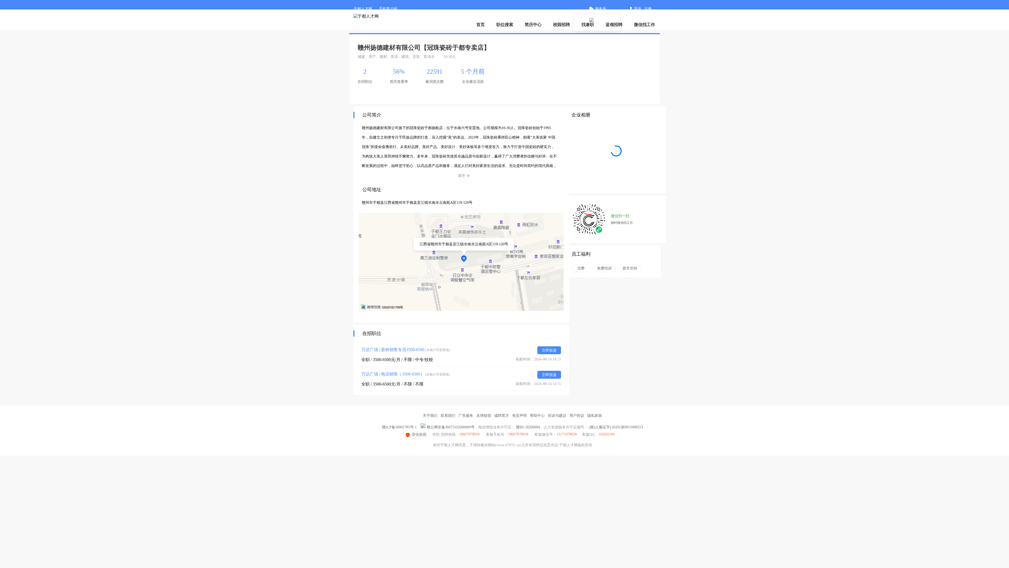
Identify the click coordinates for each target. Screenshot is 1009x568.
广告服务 (466, 416)
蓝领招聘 (614, 24)
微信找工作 (644, 24)
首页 (480, 24)
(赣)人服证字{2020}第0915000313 (616, 427)
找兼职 (587, 24)
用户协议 (576, 416)
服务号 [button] (600, 9)
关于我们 (430, 416)
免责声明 (519, 416)
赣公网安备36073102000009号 (451, 427)
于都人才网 (363, 9)
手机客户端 (388, 9)
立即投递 (549, 350)
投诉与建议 (557, 416)
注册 (648, 9)
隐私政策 (594, 416)
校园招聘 (561, 24)
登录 (637, 9)
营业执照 (419, 435)
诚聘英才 (501, 416)
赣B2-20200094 (528, 427)
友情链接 (483, 416)
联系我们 (448, 416)
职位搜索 (504, 24)
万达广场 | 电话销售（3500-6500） (405, 374)
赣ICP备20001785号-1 (399, 427)
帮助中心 (537, 416)
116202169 (606, 434)
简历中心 (533, 24)
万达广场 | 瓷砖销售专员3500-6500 (405, 349)
